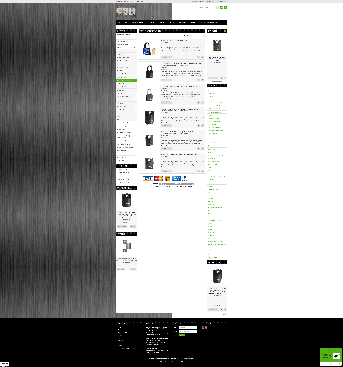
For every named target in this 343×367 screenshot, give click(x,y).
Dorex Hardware (212, 133)
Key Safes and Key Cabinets (124, 126)
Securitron (211, 235)
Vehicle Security (120, 160)
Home (118, 26)
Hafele (209, 167)
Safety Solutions (121, 129)
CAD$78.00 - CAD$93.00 (123, 182)
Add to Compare (134, 226)
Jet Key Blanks (212, 180)
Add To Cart (121, 269)
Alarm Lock (211, 96)
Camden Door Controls (214, 112)
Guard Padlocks (120, 109)
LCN (209, 195)
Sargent (210, 223)
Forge (209, 152)
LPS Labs (210, 201)
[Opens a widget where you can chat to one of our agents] (330, 356)
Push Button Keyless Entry (123, 122)
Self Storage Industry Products (124, 132)
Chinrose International (122, 113)
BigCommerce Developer (167, 361)
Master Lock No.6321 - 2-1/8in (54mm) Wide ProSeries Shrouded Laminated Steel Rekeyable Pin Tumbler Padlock (126, 215)
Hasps (118, 64)
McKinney (210, 214)
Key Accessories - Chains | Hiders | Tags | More (123, 136)
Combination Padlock (122, 77)
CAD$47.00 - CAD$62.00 (123, 176)
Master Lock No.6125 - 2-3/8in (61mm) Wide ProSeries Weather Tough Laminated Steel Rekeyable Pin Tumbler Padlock (181, 64)
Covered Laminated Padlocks (124, 80)
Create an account (139, 1)
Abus (118, 119)
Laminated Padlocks (122, 87)
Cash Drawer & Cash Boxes (123, 144)
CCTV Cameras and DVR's (153, 348)
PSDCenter (179, 361)
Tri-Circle (210, 248)
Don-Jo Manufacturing (214, 127)
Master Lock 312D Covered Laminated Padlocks (174, 40)
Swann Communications (215, 242)
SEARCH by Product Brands (123, 34)
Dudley (118, 116)
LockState (210, 198)
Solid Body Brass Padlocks (123, 73)
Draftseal (210, 137)
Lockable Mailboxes (121, 150)
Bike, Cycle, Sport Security (123, 57)
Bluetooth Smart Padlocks (123, 60)
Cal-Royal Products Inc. (215, 109)
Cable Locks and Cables (123, 141)
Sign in (132, 1)
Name (175, 327)
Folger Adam (211, 149)
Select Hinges (212, 238)
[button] (4, 364)
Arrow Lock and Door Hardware (217, 103)
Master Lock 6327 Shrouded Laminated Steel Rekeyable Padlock (179, 155)
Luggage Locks (120, 83)
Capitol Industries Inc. (214, 118)
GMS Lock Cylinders (214, 161)
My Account (126, 1)
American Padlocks (121, 106)
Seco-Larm (211, 232)
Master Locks (132, 26)
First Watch (211, 146)
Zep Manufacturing (213, 257)
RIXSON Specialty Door (215, 220)
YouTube (206, 327)
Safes (118, 38)
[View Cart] (225, 7)
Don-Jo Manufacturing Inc (215, 130)
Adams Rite (211, 93)
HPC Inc (210, 174)
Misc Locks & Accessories (123, 96)
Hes (209, 171)
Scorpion (210, 229)
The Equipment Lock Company (217, 245)
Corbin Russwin (212, 124)
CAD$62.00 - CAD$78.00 (123, 179)
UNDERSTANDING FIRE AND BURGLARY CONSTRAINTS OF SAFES (157, 339)
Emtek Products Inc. (214, 143)
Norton (210, 217)
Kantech (210, 186)
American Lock (212, 100)
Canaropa (210, 115)
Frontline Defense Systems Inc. (217, 155)
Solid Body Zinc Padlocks (123, 67)
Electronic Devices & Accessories (125, 147)
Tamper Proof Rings (121, 157)
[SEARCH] (217, 7)
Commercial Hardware (122, 44)
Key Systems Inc (213, 189)
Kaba (209, 183)
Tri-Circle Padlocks (121, 103)
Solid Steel (119, 70)
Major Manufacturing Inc (215, 208)
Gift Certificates (119, 1)
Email (175, 331)
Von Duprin (211, 251)
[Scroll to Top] (225, 314)
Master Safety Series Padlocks (124, 100)
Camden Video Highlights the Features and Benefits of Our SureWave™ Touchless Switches (156, 328)
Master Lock (211, 211)
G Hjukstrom (120, 51)
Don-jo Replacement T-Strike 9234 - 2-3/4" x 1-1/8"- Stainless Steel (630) (126, 259)
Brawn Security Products (215, 106)
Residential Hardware (122, 41)
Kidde (209, 192)
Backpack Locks (121, 90)
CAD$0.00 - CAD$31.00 (122, 169)
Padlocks (124, 26)
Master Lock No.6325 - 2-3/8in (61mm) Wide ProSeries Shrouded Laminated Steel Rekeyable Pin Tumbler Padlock (179, 132)
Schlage (210, 226)
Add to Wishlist (131, 226)
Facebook (203, 327)
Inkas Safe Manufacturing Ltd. (216, 177)
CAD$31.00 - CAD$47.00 (123, 172)
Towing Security (120, 93)
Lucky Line (211, 204)
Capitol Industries (121, 154)
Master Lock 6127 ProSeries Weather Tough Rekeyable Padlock (179, 86)
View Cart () (222, 1)
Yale (209, 254)
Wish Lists (211, 1)
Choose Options (122, 226)
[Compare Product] (221, 7)
